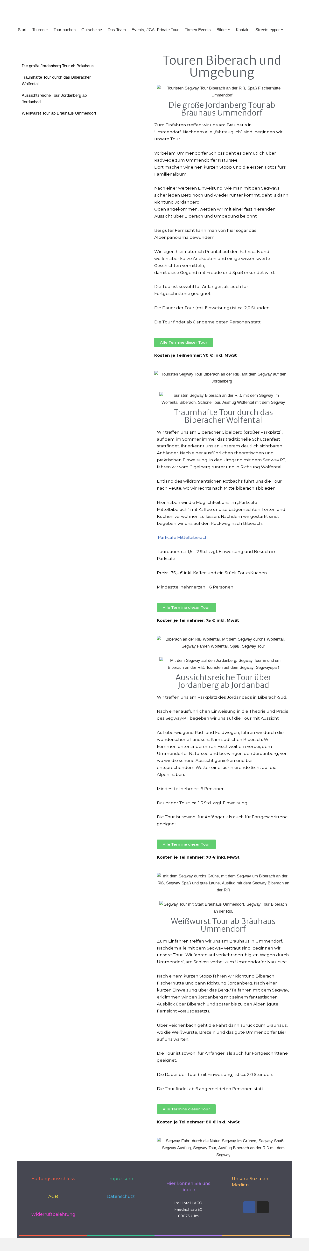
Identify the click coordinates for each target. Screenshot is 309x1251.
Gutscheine (91, 29)
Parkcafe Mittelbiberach (183, 537)
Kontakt (243, 29)
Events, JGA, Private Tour (155, 29)
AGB (53, 1196)
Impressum (120, 1178)
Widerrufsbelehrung (53, 1214)
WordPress (68, 1244)
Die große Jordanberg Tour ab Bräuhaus (58, 66)
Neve (21, 1244)
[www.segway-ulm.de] (57, 11)
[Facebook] (249, 1207)
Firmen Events (197, 29)
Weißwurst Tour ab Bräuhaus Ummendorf (59, 113)
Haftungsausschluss (53, 1178)
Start (22, 29)
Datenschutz (121, 1196)
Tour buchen (65, 29)
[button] (47, 30)
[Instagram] (263, 1207)
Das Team (117, 29)
